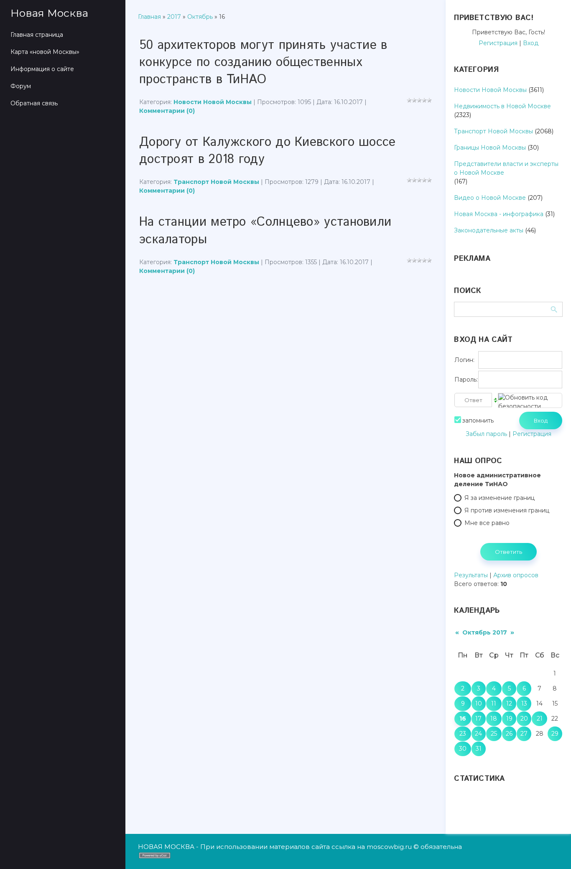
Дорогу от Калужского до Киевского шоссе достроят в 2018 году (267, 150)
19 (509, 718)
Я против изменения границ (506, 510)
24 (478, 733)
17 (478, 718)
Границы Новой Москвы (490, 147)
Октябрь (200, 16)
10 (478, 703)
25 (494, 733)
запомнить (478, 420)
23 (462, 733)
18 (493, 718)
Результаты (471, 575)
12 (509, 703)
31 (479, 748)
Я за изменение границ (499, 498)
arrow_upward (552, 850)
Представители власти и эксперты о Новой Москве (506, 168)
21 (540, 718)
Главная (149, 16)
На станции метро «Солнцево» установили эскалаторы (265, 230)
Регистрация (498, 43)
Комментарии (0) (167, 111)
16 (462, 718)
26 (509, 733)
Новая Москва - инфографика (498, 214)
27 (524, 733)
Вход (530, 43)
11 (493, 703)
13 (524, 703)
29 (554, 733)
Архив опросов (515, 575)
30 (462, 748)
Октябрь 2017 (484, 632)
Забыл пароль (486, 434)
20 (524, 718)
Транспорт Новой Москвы (216, 182)
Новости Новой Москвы (212, 102)
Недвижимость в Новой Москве (502, 106)
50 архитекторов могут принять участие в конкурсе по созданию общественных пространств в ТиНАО (263, 62)
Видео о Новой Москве (490, 197)
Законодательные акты (488, 230)
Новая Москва (49, 13)
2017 (174, 16)
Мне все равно (487, 523)
